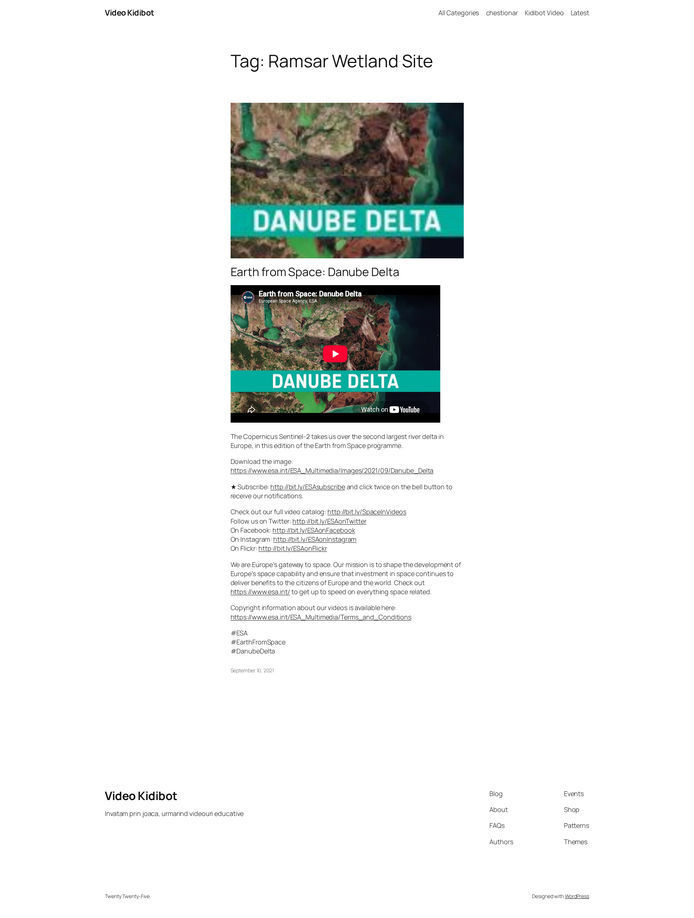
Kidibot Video (544, 12)
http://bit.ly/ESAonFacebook (314, 530)
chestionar (502, 12)
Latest (580, 12)
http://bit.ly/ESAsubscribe (307, 486)
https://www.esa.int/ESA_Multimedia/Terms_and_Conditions (321, 617)
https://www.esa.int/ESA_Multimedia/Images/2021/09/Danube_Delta (332, 470)
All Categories (458, 12)
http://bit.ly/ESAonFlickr (292, 548)
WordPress (577, 896)
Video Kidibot (129, 12)
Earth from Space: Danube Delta (315, 271)
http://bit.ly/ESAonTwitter (329, 521)
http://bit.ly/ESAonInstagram (314, 539)
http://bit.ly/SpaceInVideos (366, 511)
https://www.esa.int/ (260, 591)
